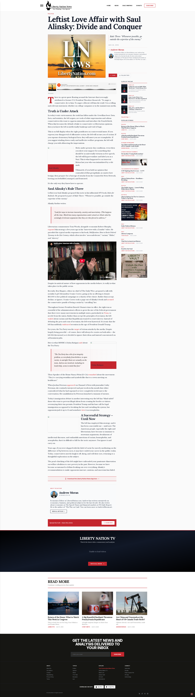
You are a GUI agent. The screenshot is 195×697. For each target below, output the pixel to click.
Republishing (50, 674)
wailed (50, 319)
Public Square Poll (129, 672)
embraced (66, 325)
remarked (92, 375)
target (76, 329)
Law (74, 679)
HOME (109, 5)
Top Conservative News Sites (107, 668)
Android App (128, 677)
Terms (48, 679)
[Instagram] (147, 693)
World (74, 672)
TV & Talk (75, 674)
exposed (51, 230)
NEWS (117, 5)
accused (110, 300)
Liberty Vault (102, 674)
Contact (49, 672)
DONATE (139, 5)
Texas (106, 313)
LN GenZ (101, 677)
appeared (71, 385)
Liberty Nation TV (103, 670)
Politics (74, 668)
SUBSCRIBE (149, 5)
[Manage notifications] (192, 694)
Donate (126, 670)
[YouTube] (145, 693)
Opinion (75, 670)
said (80, 343)
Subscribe (117, 654)
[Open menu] (42, 5)
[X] (139, 693)
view (83, 410)
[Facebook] (142, 693)
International (102, 679)
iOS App (127, 674)
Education (75, 677)
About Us (49, 668)
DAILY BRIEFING (127, 5)
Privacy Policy (50, 677)
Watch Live (101, 672)
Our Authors (50, 670)
